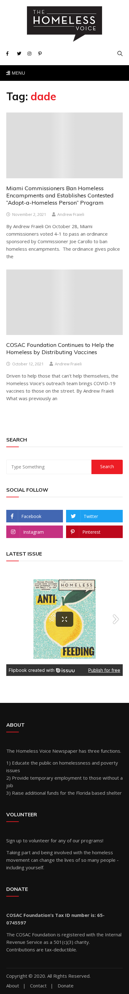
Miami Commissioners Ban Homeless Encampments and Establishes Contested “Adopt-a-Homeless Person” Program (60, 196)
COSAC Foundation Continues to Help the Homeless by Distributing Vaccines (60, 348)
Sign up (14, 840)
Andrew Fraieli (70, 214)
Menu (17, 73)
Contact (38, 985)
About (12, 985)
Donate (66, 985)
